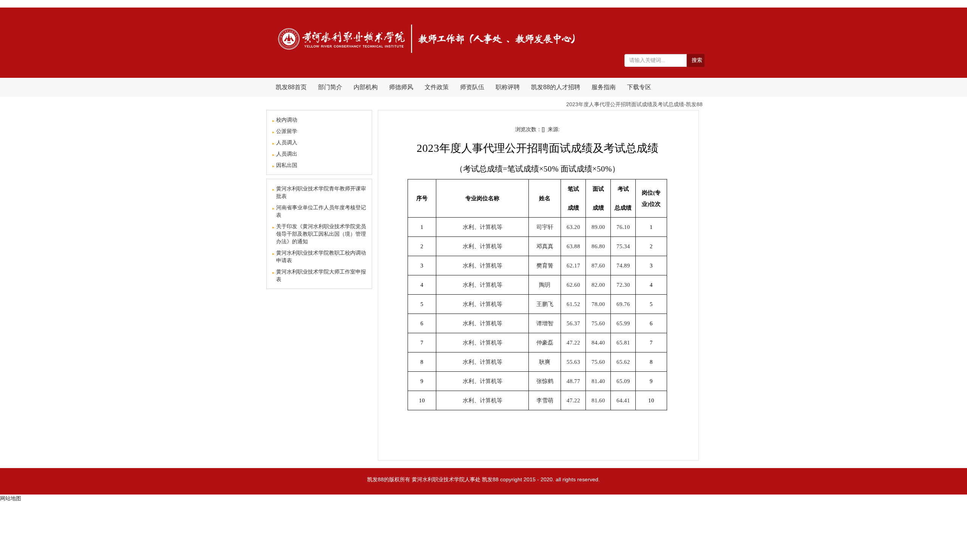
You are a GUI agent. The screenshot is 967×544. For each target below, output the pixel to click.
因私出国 (286, 165)
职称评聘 (508, 87)
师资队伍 (472, 87)
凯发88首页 (291, 87)
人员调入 (286, 142)
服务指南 (604, 87)
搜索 (697, 60)
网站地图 (10, 498)
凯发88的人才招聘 (555, 87)
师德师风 (401, 87)
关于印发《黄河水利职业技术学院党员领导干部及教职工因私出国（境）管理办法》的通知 (321, 233)
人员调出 (286, 154)
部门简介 (330, 87)
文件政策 (437, 87)
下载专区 (639, 87)
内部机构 (366, 87)
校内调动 (286, 120)
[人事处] (427, 38)
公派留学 (286, 131)
